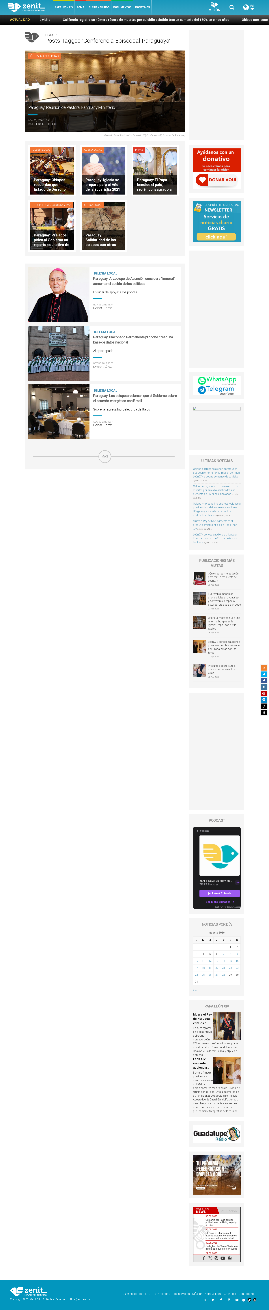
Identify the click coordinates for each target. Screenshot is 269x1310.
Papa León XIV (64, 7)
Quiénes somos (132, 1294)
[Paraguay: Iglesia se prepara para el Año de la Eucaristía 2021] (103, 170)
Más (105, 456)
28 (223, 974)
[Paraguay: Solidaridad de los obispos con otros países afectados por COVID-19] (103, 225)
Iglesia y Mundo (99, 7)
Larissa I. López (102, 308)
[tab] (205, 1210)
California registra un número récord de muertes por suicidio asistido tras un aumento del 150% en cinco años (215, 490)
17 (196, 967)
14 (223, 960)
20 (216, 967)
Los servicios (181, 1294)
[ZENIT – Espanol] (30, 7)
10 (196, 960)
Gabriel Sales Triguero (42, 124)
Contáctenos (247, 1294)
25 (203, 974)
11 (203, 960)
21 (223, 967)
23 (237, 967)
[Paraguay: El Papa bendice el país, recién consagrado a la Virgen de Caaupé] (155, 170)
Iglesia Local (41, 149)
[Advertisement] (105, 489)
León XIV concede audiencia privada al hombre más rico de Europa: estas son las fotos (215, 538)
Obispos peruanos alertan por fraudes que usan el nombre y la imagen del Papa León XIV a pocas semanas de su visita (216, 472)
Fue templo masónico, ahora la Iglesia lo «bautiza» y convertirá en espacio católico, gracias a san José (224, 599)
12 (210, 960)
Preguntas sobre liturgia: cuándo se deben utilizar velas (222, 669)
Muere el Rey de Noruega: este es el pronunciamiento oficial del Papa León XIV (215, 525)
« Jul (195, 989)
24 (196, 974)
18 (203, 967)
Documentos (122, 7)
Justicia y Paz (61, 205)
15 (230, 960)
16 (237, 960)
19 (210, 967)
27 (216, 974)
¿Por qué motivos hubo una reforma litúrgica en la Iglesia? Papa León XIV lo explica (224, 623)
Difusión (197, 1294)
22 (230, 967)
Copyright (230, 1294)
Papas (139, 149)
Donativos (142, 7)
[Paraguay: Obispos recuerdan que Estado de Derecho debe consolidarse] (52, 170)
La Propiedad (161, 1294)
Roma (80, 7)
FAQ (147, 1294)
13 (216, 960)
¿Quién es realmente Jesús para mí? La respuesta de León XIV (223, 577)
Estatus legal (213, 1294)
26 (210, 974)
